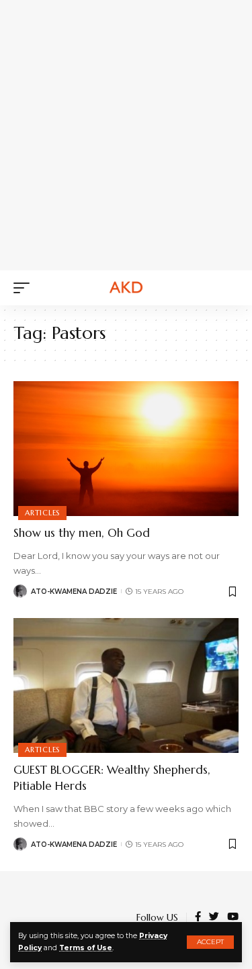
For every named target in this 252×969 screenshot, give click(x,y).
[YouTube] (233, 917)
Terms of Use (85, 948)
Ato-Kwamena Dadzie (74, 591)
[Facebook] (198, 917)
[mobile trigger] (24, 288)
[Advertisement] (126, 132)
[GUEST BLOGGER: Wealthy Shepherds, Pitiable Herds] (126, 685)
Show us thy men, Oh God (81, 532)
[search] (228, 288)
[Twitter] (214, 917)
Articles (42, 512)
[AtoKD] (126, 287)
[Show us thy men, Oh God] (126, 448)
